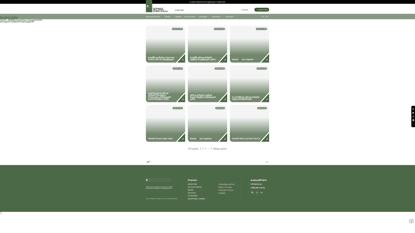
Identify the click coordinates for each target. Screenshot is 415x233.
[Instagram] (257, 192)
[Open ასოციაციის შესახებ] (161, 16)
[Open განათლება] (221, 16)
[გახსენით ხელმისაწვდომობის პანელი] (1, 213)
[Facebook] (252, 192)
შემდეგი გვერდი (220, 149)
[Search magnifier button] (223, 10)
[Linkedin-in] (261, 192)
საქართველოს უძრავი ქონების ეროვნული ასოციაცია (160, 10)
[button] (148, 162)
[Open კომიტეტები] (208, 16)
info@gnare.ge (256, 184)
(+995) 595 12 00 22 (258, 188)
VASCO (175, 198)
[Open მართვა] (171, 16)
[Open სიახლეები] (234, 16)
